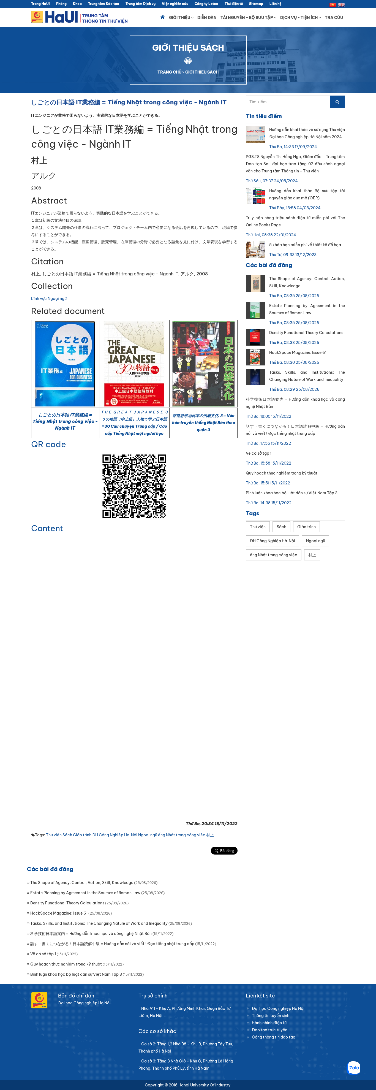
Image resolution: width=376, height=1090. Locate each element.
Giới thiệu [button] (180, 17)
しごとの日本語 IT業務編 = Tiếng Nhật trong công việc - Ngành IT (65, 421)
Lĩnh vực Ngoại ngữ (49, 298)
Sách (67, 835)
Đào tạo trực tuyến (269, 1029)
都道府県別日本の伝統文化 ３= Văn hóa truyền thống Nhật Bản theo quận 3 (203, 422)
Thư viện (54, 835)
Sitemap (256, 4)
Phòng (61, 4)
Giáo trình (82, 835)
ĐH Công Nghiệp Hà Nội (114, 835)
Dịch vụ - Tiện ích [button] (299, 17)
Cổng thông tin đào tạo (273, 1037)
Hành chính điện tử (269, 1022)
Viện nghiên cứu (175, 4)
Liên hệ (275, 4)
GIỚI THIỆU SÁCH (202, 72)
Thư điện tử (234, 4)
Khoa (77, 4)
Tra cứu (334, 17)
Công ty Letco (206, 4)
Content (47, 528)
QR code (48, 444)
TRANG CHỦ (169, 72)
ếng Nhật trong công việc (181, 835)
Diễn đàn (207, 17)
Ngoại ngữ (147, 835)
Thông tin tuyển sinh (270, 1015)
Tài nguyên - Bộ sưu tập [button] (247, 17)
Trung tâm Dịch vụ (141, 4)
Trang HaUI (40, 4)
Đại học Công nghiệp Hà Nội (278, 1008)
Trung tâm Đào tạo (103, 4)
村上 (210, 835)
